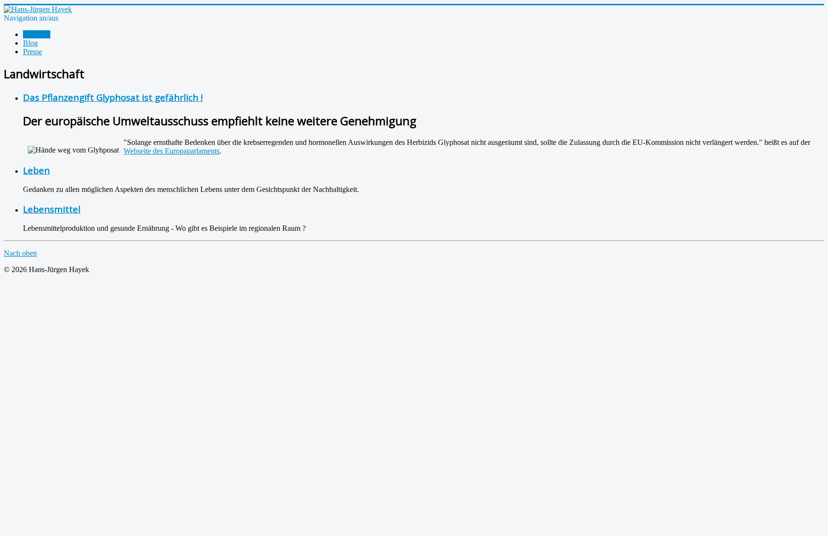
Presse (32, 52)
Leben (36, 170)
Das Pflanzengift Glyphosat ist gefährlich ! (113, 97)
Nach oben (20, 253)
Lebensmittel (51, 209)
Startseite (36, 34)
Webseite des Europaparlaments (171, 151)
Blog (30, 43)
